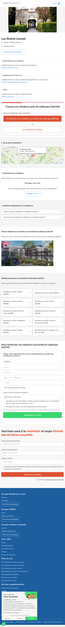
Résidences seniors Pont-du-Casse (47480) (13, 312)
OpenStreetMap (55, 163)
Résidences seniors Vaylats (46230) (13, 331)
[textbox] (7, 377)
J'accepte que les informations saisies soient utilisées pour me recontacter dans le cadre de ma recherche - (32, 402)
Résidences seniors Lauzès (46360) (12, 302)
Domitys (4, 497)
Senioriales (5, 501)
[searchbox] (32, 444)
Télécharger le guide (32, 415)
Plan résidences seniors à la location (13, 565)
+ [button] (3, 149)
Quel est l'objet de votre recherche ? (17, 113)
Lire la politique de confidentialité (11, 612)
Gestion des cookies (8, 622)
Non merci (7, 618)
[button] (4, 624)
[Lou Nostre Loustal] (32, 156)
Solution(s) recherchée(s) (10, 441)
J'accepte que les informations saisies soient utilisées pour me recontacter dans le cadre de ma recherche (33, 468)
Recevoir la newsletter (32, 474)
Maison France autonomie (9, 588)
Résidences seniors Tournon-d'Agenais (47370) (45, 321)
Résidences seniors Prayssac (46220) (45, 312)
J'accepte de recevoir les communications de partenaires (26, 407)
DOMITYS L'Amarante (13, 247)
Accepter (31, 618)
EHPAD (3, 591)
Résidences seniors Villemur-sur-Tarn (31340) (47, 331)
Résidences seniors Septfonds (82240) (14, 321)
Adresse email (6, 458)
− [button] (3, 152)
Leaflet (44, 163)
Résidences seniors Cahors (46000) (13, 293)
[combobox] (7, 377)
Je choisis (19, 618)
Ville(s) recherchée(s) (9, 450)
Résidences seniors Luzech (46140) (44, 302)
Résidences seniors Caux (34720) (47, 293)
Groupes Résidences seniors (13, 494)
